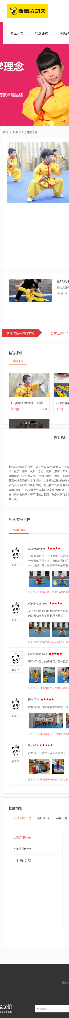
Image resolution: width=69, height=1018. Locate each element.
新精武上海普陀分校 (25, 132)
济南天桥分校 (47, 591)
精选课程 (41, 33)
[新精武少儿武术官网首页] (27, 11)
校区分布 (17, 33)
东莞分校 (44, 687)
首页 (5, 132)
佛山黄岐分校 (47, 779)
